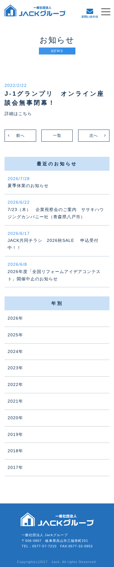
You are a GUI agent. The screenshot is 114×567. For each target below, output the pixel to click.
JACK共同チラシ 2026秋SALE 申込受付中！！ (53, 240)
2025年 (15, 334)
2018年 (15, 450)
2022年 (15, 384)
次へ (93, 135)
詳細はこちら (18, 113)
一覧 (57, 135)
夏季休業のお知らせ (28, 182)
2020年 (15, 417)
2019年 (15, 434)
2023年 (15, 367)
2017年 (15, 467)
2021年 (15, 401)
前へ (20, 135)
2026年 (15, 318)
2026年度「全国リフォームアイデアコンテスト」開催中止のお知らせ (54, 271)
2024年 (15, 351)
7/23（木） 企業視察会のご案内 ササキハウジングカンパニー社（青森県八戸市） (56, 209)
